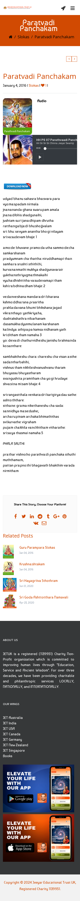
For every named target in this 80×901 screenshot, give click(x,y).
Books (7, 756)
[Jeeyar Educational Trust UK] (18, 7)
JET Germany (12, 739)
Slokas (23, 36)
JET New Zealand (15, 745)
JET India (9, 723)
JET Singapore (14, 750)
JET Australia (13, 718)
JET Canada (11, 734)
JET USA (9, 728)
